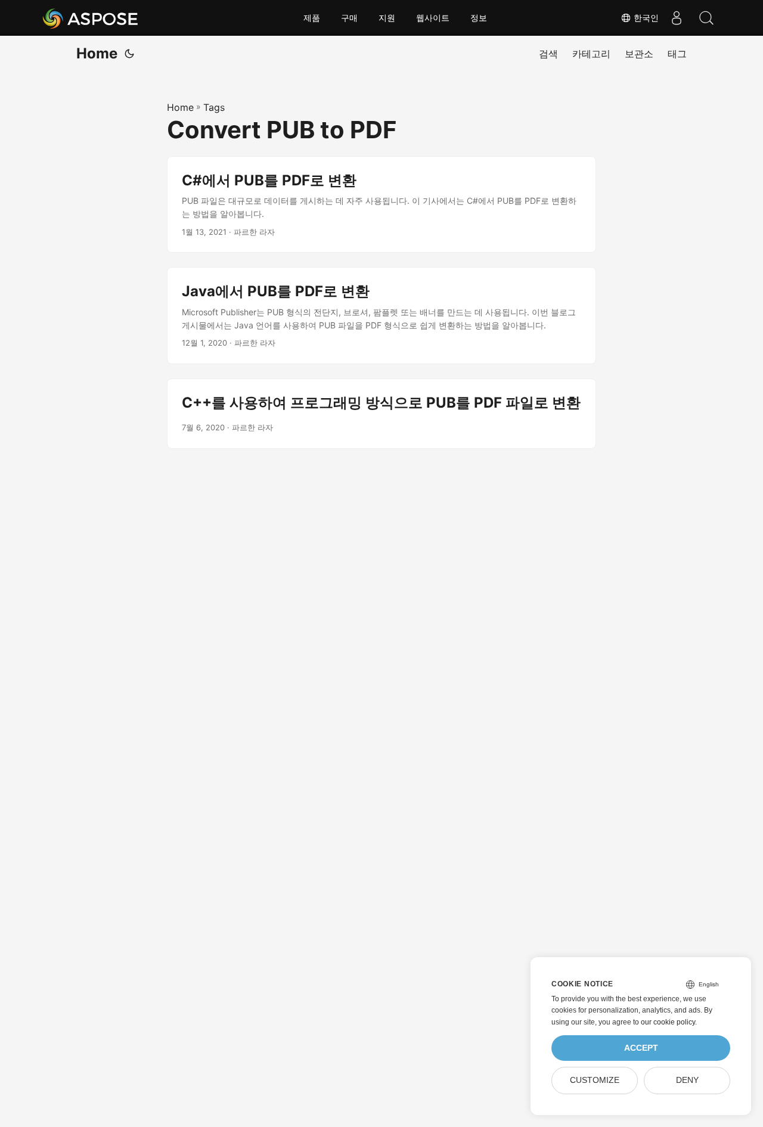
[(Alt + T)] (129, 54)
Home (96, 53)
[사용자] (676, 18)
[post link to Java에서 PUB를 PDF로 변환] (381, 316)
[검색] (706, 18)
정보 (478, 18)
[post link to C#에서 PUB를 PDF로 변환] (381, 205)
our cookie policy (668, 1022)
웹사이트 (432, 18)
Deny (687, 1080)
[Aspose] (91, 18)
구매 (349, 18)
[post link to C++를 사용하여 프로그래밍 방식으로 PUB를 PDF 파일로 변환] (381, 413)
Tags (214, 107)
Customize (594, 1080)
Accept (641, 1048)
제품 (311, 18)
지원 (387, 18)
